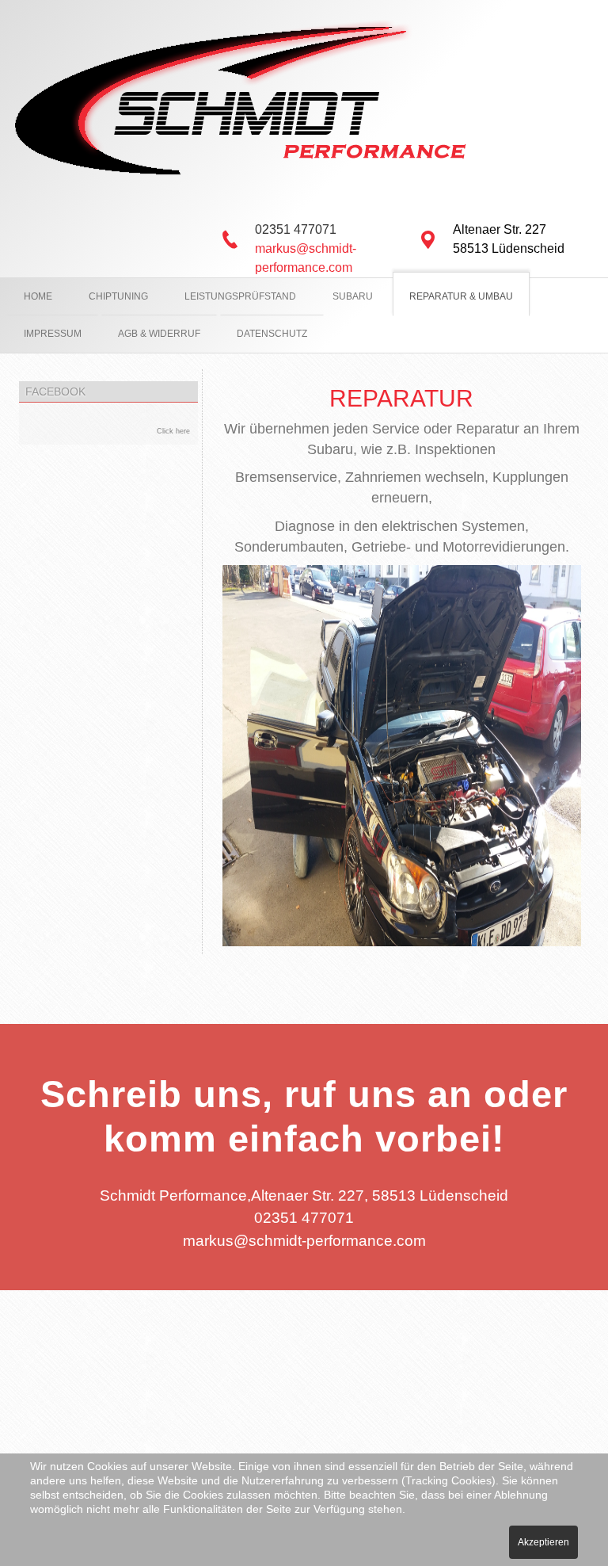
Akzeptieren (543, 1542)
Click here (173, 431)
